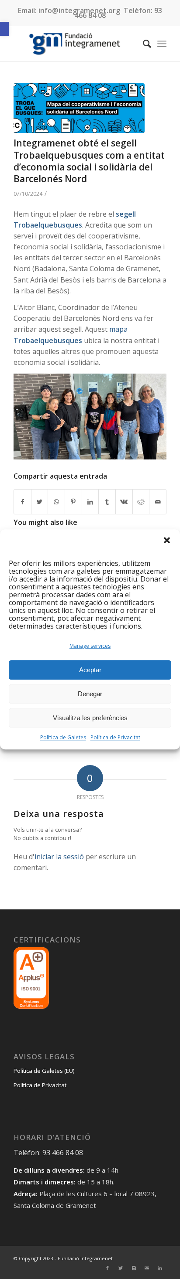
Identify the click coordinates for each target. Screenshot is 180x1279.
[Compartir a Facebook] (22, 502)
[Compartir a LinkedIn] (90, 502)
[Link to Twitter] (120, 1268)
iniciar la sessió (59, 856)
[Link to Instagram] (133, 1268)
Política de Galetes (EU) (44, 1071)
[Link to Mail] (146, 1268)
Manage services (90, 646)
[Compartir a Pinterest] (73, 502)
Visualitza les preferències (90, 717)
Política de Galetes (63, 738)
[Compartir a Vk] (124, 502)
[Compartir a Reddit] (141, 502)
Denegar (90, 693)
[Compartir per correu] (157, 502)
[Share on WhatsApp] (56, 502)
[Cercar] (142, 43)
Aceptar (90, 670)
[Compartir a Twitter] (39, 502)
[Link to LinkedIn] (159, 1268)
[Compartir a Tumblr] (107, 502)
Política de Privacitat (115, 738)
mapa (118, 329)
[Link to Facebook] (107, 1268)
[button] (4, 29)
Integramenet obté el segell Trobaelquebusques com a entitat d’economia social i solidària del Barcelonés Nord (89, 161)
